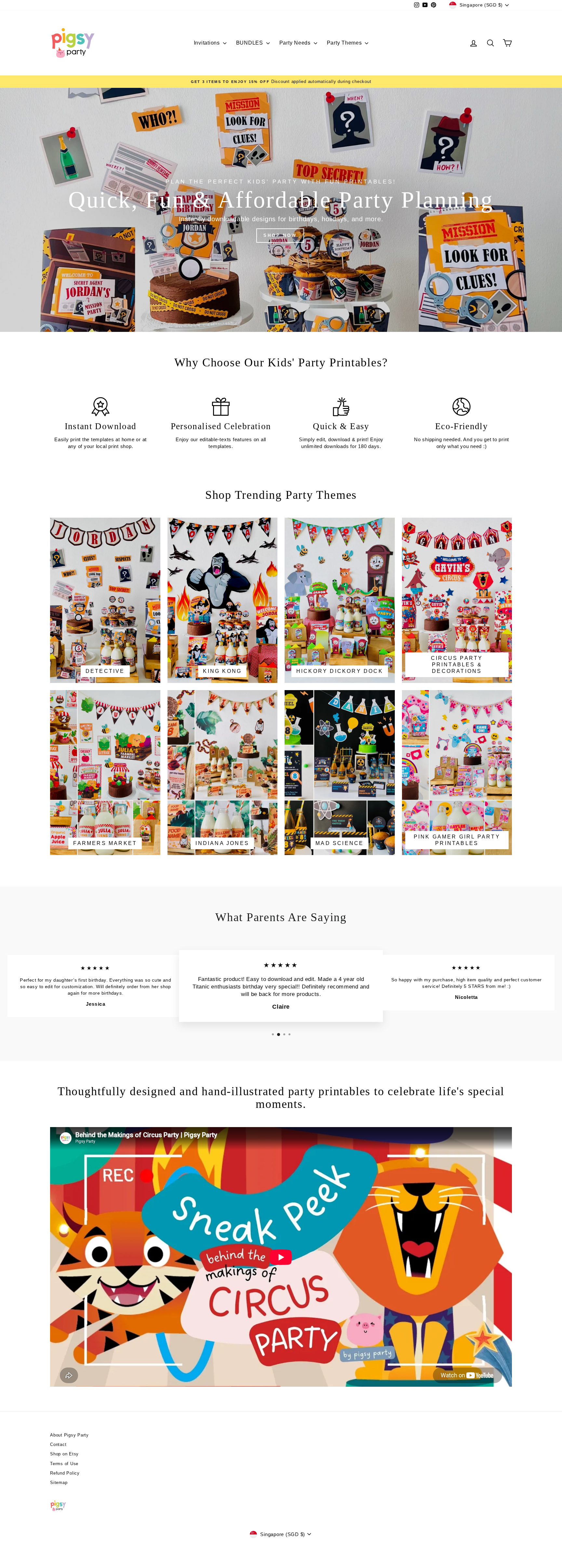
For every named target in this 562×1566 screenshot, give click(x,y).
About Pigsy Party (69, 1435)
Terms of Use (64, 1463)
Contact (58, 1444)
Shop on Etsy (64, 1453)
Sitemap (58, 1482)
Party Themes (345, 43)
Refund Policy (65, 1473)
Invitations (207, 43)
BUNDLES (250, 43)
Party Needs (295, 43)
